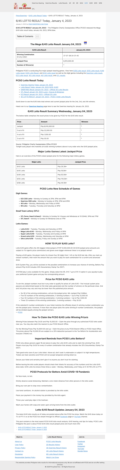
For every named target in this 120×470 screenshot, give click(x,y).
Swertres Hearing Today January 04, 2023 (37, 85)
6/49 (91, 3)
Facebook (64, 417)
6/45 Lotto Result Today (38, 16)
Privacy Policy (20, 448)
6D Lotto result (46, 75)
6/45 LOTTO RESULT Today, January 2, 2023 (32, 427)
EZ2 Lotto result (22, 75)
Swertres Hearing (38, 3)
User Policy (19, 445)
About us (18, 441)
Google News (83, 451)
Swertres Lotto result (94, 73)
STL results (61, 75)
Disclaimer (19, 454)
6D (77, 3)
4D (74, 3)
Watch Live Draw (52, 457)
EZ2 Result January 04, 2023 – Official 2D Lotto (39, 94)
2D (70, 3)
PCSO (20, 312)
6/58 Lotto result (79, 71)
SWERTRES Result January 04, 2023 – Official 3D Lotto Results (44, 90)
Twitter (80, 444)
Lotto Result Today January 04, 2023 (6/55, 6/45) (39, 87)
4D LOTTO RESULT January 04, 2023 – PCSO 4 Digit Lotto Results (46, 97)
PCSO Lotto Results (53, 441)
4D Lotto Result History (55, 451)
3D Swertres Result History (56, 448)
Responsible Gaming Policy (25, 457)
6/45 (86, 3)
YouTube (77, 417)
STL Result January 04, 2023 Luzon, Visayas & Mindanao (42, 92)
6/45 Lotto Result (32, 73)
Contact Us (19, 451)
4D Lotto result (34, 75)
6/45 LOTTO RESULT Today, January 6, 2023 (32, 429)
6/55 (95, 3)
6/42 (81, 3)
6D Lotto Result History (55, 454)
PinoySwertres (21, 16)
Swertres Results (51, 3)
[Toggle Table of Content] (36, 36)
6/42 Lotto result (49, 73)
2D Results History (53, 445)
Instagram (81, 446)
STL (33, 9)
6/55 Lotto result (93, 71)
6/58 (100, 3)
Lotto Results (63, 3)
